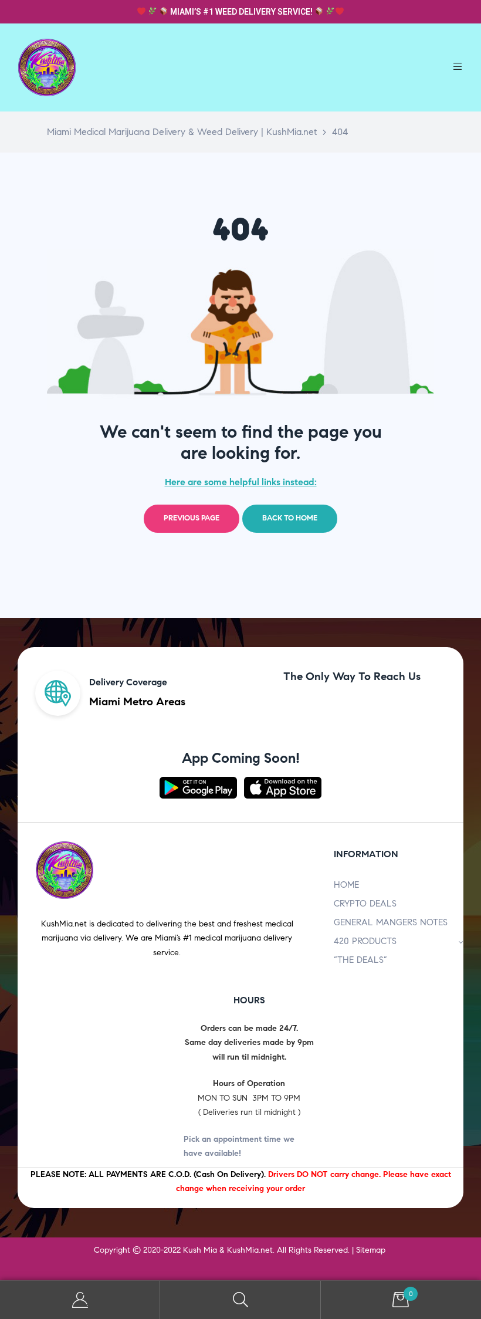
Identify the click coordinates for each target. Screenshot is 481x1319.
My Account (80, 1300)
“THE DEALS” (360, 960)
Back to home (289, 518)
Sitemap (370, 1250)
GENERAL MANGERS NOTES (391, 922)
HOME (346, 885)
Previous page (191, 518)
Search (240, 1300)
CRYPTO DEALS (365, 903)
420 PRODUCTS (365, 941)
